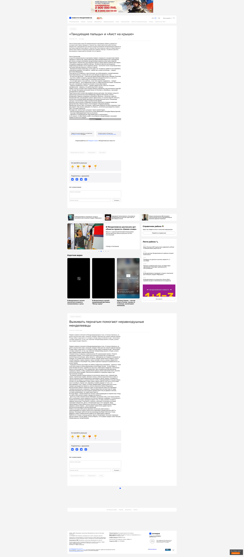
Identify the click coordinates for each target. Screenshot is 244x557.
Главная (83, 21)
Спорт (117, 21)
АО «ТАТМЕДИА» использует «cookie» (77, 549)
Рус (153, 18)
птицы (101, 475)
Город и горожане (76, 316)
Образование (98, 21)
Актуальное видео (112, 509)
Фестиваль (102, 152)
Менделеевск (92, 152)
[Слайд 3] (103, 251)
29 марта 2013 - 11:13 (73, 38)
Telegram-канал (93, 140)
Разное (135, 509)
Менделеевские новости (77, 152)
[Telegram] (81, 179)
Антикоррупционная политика (76, 548)
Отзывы (151, 21)
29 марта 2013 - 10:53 (73, 330)
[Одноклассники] (77, 179)
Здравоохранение (109, 21)
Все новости (159, 299)
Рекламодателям (74, 21)
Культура (89, 21)
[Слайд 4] (105, 251)
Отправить (116, 200)
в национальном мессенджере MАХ (107, 134)
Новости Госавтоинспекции (139, 21)
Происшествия (125, 21)
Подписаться (235, 553)
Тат (159, 18)
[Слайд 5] (108, 251)
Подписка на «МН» (160, 21)
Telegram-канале (76, 134)
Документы (128, 509)
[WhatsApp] (86, 179)
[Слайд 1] (98, 251)
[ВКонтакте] (72, 179)
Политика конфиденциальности (76, 551)
